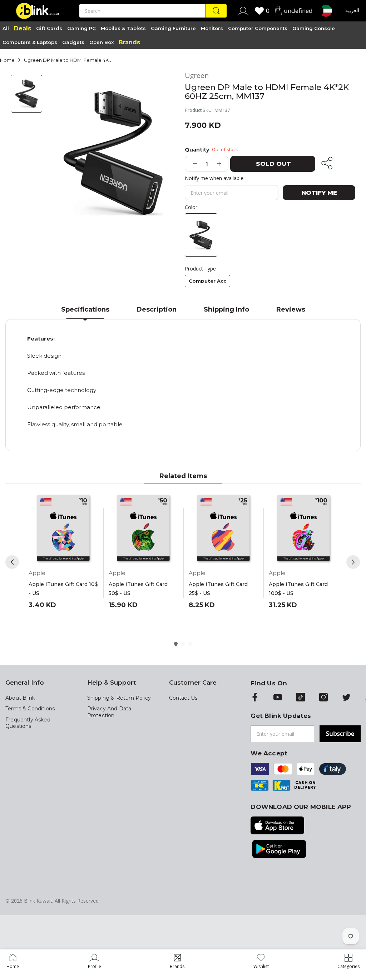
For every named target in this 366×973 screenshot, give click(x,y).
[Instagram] (323, 698)
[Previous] (12, 562)
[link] (94, 961)
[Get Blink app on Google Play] (279, 849)
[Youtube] (277, 698)
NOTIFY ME (319, 192)
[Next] (353, 562)
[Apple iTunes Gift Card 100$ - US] (303, 529)
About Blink (20, 698)
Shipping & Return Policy (119, 698)
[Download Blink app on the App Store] (277, 826)
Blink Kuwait (38, 900)
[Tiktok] (300, 698)
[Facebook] (255, 698)
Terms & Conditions (30, 708)
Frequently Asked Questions (27, 722)
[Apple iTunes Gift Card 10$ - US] (63, 529)
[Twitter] (346, 698)
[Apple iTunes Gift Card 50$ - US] (143, 529)
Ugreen (197, 75)
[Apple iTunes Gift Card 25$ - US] (223, 529)
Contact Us (183, 698)
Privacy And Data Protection (109, 711)
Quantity (197, 150)
